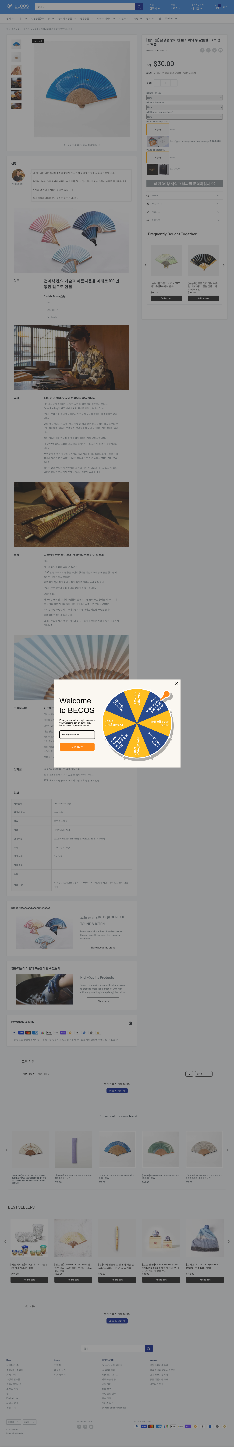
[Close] (177, 683)
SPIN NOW (77, 747)
